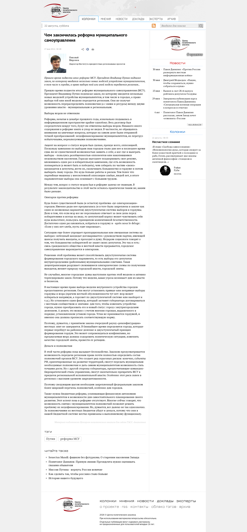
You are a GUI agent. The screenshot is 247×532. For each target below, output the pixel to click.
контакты (139, 506)
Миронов (74, 60)
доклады (165, 500)
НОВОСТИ (121, 19)
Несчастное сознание (166, 142)
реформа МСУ (69, 439)
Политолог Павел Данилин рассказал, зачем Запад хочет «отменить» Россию (179, 115)
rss (125, 506)
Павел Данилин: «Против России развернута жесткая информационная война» (181, 72)
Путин (50, 439)
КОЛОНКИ (88, 19)
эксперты (186, 500)
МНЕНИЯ (106, 19)
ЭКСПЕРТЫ (155, 19)
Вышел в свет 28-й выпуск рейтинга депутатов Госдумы (180, 92)
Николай (73, 57)
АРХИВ (171, 19)
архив (184, 506)
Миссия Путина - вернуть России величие (75, 469)
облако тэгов (163, 506)
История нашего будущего (66, 478)
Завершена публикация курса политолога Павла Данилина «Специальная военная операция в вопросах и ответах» (182, 103)
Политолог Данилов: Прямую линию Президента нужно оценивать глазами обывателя (92, 463)
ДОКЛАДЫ (138, 19)
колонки (108, 500)
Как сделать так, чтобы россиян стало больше (78, 474)
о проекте (109, 506)
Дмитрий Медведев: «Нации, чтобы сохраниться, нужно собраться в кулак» (179, 83)
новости (145, 500)
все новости (194, 124)
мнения (126, 500)
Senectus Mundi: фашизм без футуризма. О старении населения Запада (94, 457)
